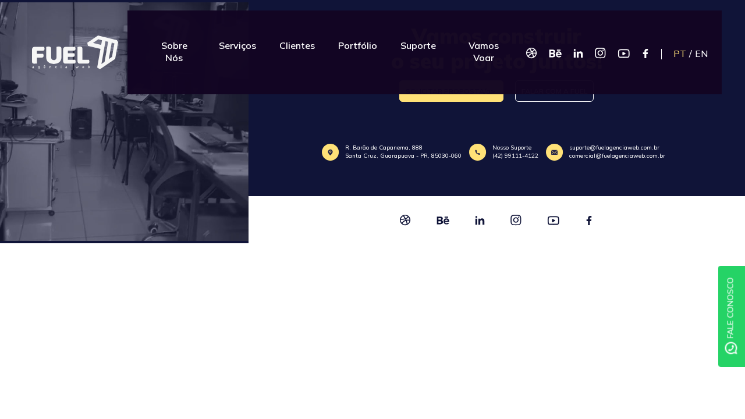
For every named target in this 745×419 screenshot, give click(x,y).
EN (724, 42)
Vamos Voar (486, 39)
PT (703, 42)
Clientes (297, 39)
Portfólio (358, 39)
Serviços (238, 39)
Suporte (419, 39)
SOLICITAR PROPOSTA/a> (451, 91)
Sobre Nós (173, 39)
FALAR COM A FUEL (554, 91)
